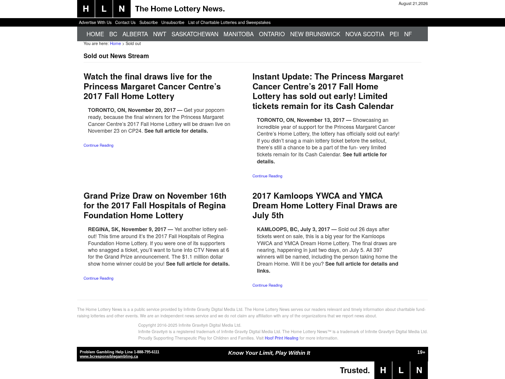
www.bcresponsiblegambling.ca (109, 356)
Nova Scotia (364, 34)
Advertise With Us (95, 22)
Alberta (135, 34)
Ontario (272, 34)
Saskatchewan (195, 34)
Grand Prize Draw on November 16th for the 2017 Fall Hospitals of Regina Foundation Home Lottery (155, 205)
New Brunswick (315, 34)
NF (408, 34)
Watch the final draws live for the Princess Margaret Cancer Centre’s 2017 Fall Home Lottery (152, 86)
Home (95, 34)
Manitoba (239, 34)
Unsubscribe (172, 22)
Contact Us (125, 22)
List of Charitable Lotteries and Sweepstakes (229, 22)
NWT (159, 34)
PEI (394, 34)
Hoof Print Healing (281, 338)
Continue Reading (98, 145)
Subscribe (148, 22)
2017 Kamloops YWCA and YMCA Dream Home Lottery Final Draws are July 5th (324, 205)
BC (113, 34)
